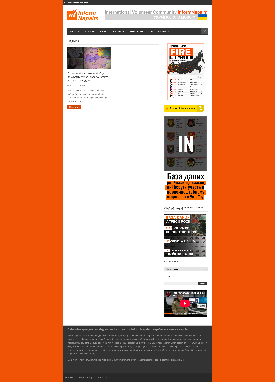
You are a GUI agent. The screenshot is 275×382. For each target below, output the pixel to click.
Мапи (103, 31)
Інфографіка (136, 31)
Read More (74, 107)
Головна (75, 31)
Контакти (102, 377)
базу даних (73, 346)
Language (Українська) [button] (77, 2)
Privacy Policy (85, 377)
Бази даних (118, 31)
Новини (89, 31)
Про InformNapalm (159, 31)
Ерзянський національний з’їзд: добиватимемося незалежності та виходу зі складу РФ (87, 77)
